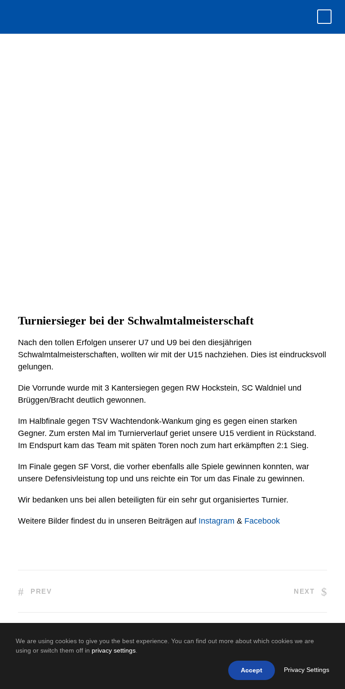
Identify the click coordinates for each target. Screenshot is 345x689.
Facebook (262, 520)
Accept (251, 670)
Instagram (216, 520)
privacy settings (114, 650)
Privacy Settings (306, 669)
